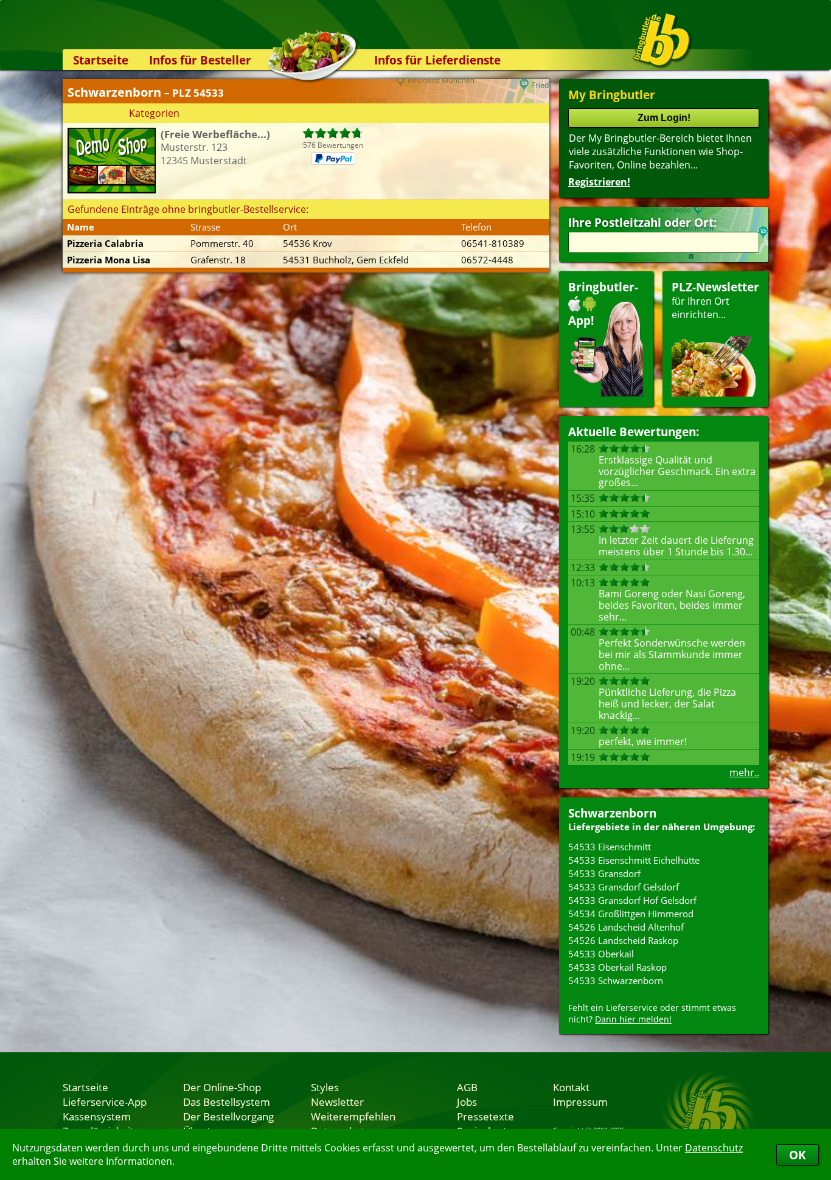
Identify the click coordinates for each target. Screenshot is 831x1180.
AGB (467, 1087)
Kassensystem (97, 1116)
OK (797, 1154)
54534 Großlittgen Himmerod (631, 914)
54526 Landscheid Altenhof (626, 927)
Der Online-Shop (222, 1087)
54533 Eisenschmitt (609, 847)
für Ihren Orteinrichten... (715, 300)
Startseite (100, 60)
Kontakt (571, 1087)
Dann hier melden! (633, 1019)
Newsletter (337, 1101)
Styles (325, 1087)
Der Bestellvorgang (228, 1116)
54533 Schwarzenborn (615, 980)
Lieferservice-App (105, 1101)
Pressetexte (485, 1116)
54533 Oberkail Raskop (617, 967)
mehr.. (744, 772)
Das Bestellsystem (226, 1101)
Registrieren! (599, 182)
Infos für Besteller (200, 60)
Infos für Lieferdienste (437, 60)
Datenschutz (714, 1147)
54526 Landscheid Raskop (623, 940)
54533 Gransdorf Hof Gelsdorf (632, 900)
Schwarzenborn (612, 813)
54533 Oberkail (601, 954)
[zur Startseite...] (661, 40)
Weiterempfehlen (353, 1116)
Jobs (467, 1101)
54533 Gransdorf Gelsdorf (623, 887)
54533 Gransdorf (604, 873)
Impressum (580, 1101)
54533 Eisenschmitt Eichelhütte (634, 860)
